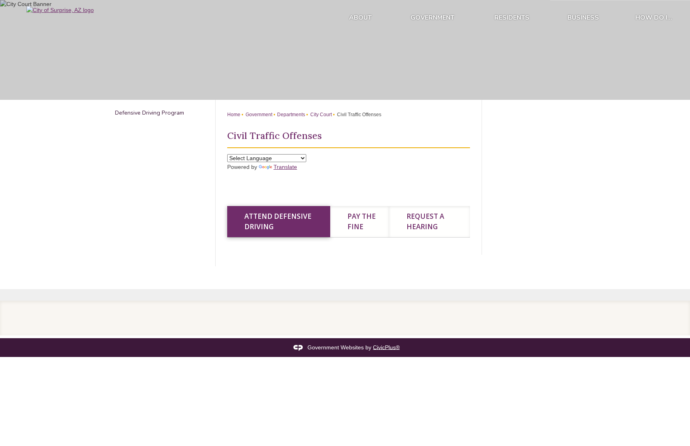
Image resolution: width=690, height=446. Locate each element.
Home (233, 114)
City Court (320, 114)
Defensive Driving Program (149, 113)
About (360, 17)
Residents (511, 17)
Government (432, 17)
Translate (285, 167)
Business (583, 17)
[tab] (278, 221)
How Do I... (653, 17)
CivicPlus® (386, 347)
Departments (290, 114)
